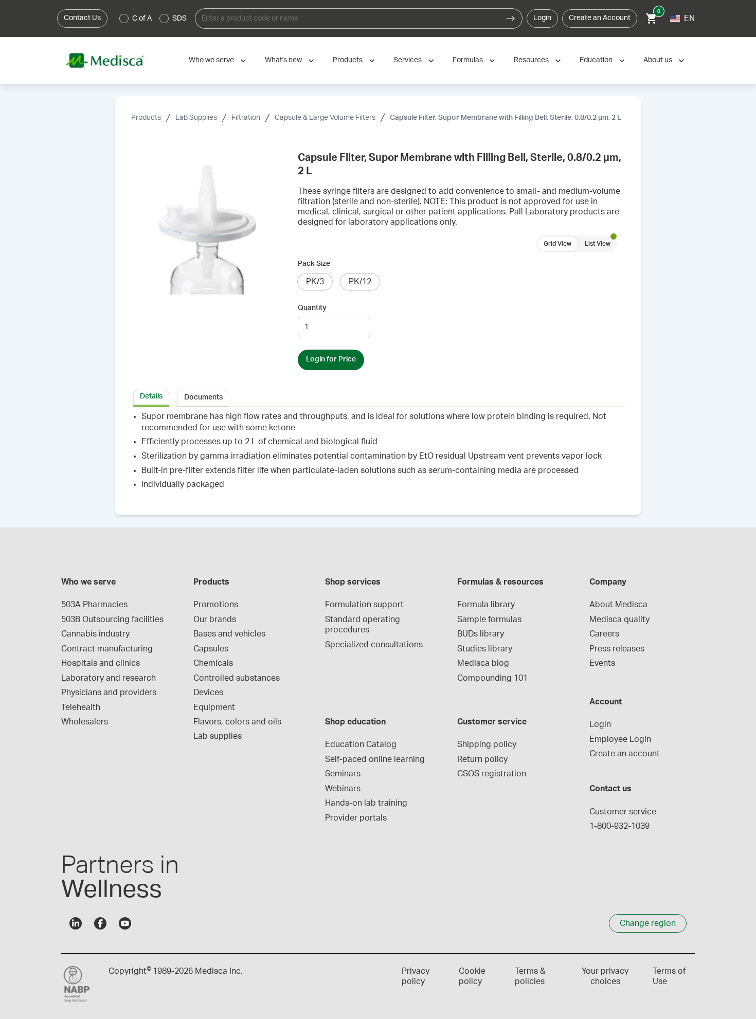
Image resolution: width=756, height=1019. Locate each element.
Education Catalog (361, 744)
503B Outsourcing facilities (112, 619)
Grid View (557, 244)
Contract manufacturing (107, 649)
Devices (208, 692)
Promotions (215, 605)
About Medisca (618, 605)
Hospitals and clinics (100, 663)
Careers (604, 634)
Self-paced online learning (375, 759)
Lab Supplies (196, 117)
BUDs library (480, 634)
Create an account (624, 754)
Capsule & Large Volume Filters (325, 117)
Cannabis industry (95, 634)
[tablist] (378, 397)
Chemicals (213, 663)
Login (542, 18)
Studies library (484, 649)
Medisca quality (619, 619)
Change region (648, 923)
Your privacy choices (605, 976)
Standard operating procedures (363, 624)
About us (657, 60)
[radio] (124, 18)
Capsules (210, 649)
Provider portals (356, 818)
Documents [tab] (203, 397)
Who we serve (211, 60)
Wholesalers (84, 722)
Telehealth (80, 707)
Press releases (616, 649)
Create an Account (600, 18)
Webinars (343, 789)
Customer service (622, 812)
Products (348, 60)
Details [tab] (151, 396)
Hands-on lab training (366, 803)
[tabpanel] (378, 455)
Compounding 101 (492, 678)
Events (602, 663)
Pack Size (314, 263)
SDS (179, 18)
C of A (142, 18)
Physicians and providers (108, 692)
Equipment (214, 707)
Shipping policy (486, 744)
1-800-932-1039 (619, 826)
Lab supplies (217, 736)
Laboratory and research (108, 678)
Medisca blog (483, 663)
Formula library (486, 605)
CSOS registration (491, 774)
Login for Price (331, 359)
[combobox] (347, 18)
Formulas (468, 60)
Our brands (214, 619)
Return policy (482, 759)
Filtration (245, 117)
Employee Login (620, 739)
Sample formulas (489, 619)
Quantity (312, 308)
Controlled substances (236, 678)
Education (596, 60)
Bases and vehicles (229, 634)
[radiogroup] (153, 18)
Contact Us (82, 18)
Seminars (343, 774)
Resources (531, 60)
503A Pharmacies (94, 605)
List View (597, 244)
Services (407, 60)
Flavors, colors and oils (237, 722)
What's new (283, 60)
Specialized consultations (374, 645)
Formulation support (364, 605)
